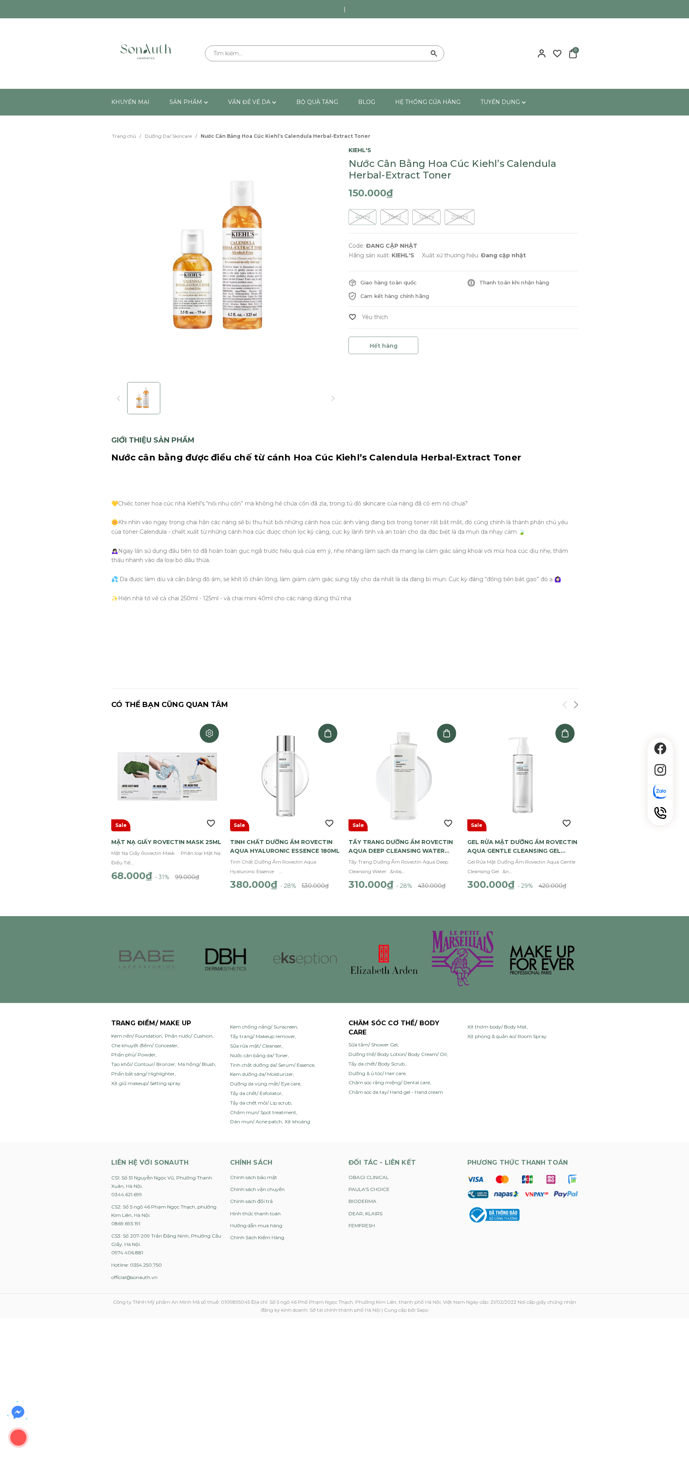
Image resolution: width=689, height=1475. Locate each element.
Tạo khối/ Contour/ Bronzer (143, 1064)
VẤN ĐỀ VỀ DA (250, 102)
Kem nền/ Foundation (136, 1036)
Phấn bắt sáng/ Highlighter (143, 1074)
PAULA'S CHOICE (369, 1189)
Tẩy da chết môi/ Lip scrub (260, 1103)
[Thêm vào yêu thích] (368, 317)
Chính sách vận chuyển (257, 1189)
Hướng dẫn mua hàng (256, 1225)
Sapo (422, 1310)
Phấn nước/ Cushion (189, 1036)
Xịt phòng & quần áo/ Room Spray (507, 1036)
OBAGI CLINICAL (368, 1177)
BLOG (366, 102)
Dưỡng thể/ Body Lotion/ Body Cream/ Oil (397, 1054)
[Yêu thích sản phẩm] (557, 53)
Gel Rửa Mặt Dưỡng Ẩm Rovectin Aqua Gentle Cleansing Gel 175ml (522, 846)
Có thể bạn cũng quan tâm (169, 704)
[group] (226, 259)
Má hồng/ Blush (196, 1064)
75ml (394, 217)
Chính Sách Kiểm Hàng (257, 1237)
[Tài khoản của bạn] (542, 53)
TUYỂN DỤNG (501, 102)
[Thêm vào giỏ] (327, 733)
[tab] (153, 440)
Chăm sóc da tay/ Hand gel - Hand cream (395, 1092)
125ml (426, 217)
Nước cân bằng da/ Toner (259, 1055)
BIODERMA (362, 1201)
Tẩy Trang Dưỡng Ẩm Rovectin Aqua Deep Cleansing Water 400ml (400, 846)
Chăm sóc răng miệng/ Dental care (389, 1082)
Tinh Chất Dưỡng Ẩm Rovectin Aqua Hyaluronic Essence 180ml (285, 846)
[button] (575, 706)
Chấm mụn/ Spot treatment (263, 1112)
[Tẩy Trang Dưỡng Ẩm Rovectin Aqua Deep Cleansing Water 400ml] (403, 776)
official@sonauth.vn (134, 1277)
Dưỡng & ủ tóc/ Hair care (377, 1073)
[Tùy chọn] (209, 733)
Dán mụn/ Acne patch (256, 1121)
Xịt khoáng (297, 1121)
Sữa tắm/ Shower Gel (373, 1045)
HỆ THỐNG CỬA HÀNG (428, 102)
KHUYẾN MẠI (130, 102)
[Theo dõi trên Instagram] (660, 770)
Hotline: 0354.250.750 (136, 1265)
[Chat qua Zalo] (660, 791)
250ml (459, 217)
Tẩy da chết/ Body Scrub (376, 1064)
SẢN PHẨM (186, 102)
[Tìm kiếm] (434, 53)
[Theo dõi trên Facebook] (660, 748)
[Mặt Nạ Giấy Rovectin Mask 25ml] (166, 776)
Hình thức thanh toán (255, 1213)
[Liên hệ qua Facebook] (18, 1412)
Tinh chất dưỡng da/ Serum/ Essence (272, 1065)
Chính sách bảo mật (253, 1177)
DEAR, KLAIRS (365, 1213)
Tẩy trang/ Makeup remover (262, 1036)
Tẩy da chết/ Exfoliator (256, 1093)
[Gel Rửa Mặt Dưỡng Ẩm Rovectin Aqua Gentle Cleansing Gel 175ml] (522, 776)
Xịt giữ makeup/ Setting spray (146, 1083)
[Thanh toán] (522, 1186)
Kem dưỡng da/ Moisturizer (261, 1074)
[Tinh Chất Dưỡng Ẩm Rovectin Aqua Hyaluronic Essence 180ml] (285, 776)
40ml (362, 217)
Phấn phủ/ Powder (133, 1055)
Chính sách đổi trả (251, 1201)
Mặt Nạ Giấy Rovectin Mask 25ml (166, 842)
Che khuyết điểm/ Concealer (144, 1045)
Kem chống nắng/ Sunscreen (263, 1027)
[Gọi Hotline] (660, 813)
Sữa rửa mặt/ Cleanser (256, 1046)
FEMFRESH (361, 1225)
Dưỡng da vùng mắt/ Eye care (265, 1084)
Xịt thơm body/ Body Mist (497, 1027)
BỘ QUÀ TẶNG (317, 102)
